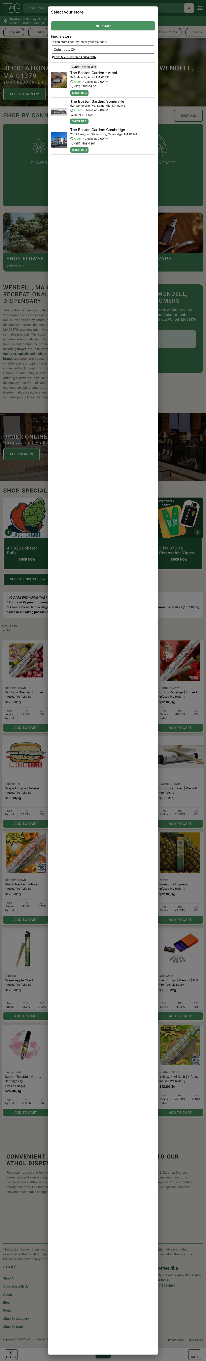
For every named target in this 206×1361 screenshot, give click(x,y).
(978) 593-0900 (85, 86)
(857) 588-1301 (84, 143)
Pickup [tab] (106, 26)
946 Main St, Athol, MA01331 (89, 77)
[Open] (152, 49)
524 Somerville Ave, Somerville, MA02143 (98, 105)
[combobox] (99, 49)
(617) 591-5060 (84, 115)
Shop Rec (79, 92)
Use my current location (75, 57)
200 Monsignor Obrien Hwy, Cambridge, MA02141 (103, 134)
